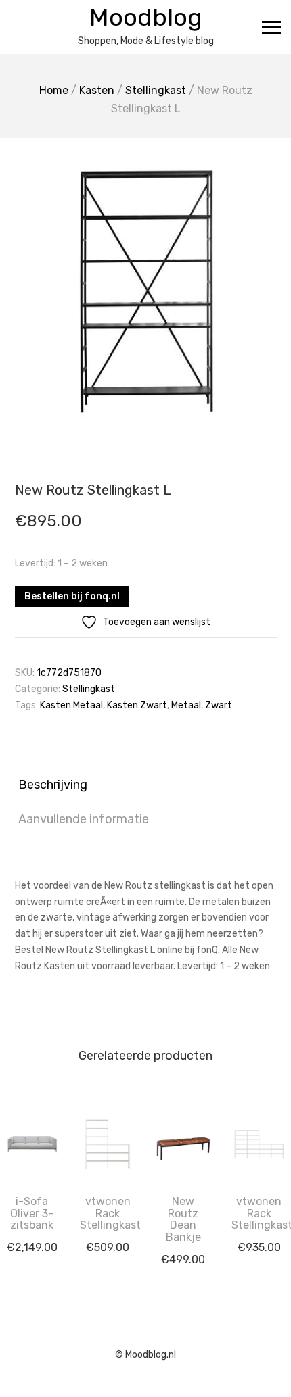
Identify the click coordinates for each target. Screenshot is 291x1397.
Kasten (96, 90)
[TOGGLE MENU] (271, 27)
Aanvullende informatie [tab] (83, 819)
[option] (146, 289)
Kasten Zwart (137, 705)
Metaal (186, 705)
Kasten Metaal (71, 705)
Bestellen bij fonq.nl (72, 596)
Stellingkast (155, 90)
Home (53, 90)
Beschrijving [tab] (52, 784)
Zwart (218, 705)
